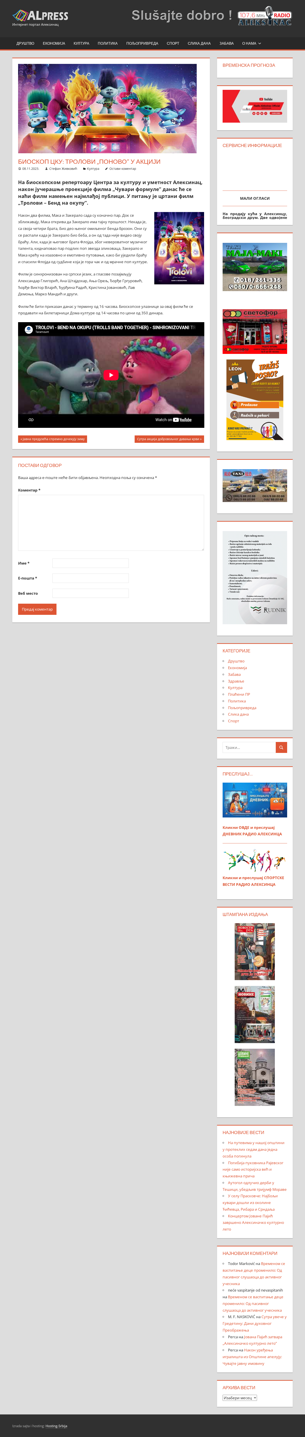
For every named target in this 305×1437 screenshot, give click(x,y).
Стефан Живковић (63, 168)
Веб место (28, 593)
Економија (54, 43)
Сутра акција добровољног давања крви (168, 440)
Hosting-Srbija (56, 1426)
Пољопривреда (142, 43)
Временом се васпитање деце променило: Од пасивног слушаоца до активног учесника (253, 1303)
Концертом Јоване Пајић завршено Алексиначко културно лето (253, 1222)
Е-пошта (27, 578)
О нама (249, 43)
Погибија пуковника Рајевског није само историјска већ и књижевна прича (253, 1169)
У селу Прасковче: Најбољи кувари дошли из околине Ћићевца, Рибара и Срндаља (250, 1202)
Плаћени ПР (239, 694)
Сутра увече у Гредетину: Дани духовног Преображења (255, 1323)
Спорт (173, 43)
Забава (226, 43)
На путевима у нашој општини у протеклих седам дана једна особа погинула (253, 1149)
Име (23, 563)
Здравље (236, 681)
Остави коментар (122, 168)
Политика (108, 43)
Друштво (25, 43)
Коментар (29, 490)
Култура (81, 43)
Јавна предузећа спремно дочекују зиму (54, 440)
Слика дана (199, 43)
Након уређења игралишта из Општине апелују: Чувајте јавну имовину (252, 1356)
